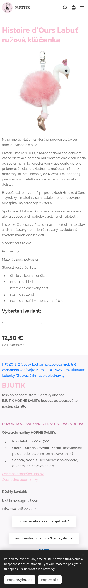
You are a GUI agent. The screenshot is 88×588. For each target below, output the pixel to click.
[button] (65, 7)
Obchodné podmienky (20, 479)
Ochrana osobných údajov (23, 474)
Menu (82, 7)
